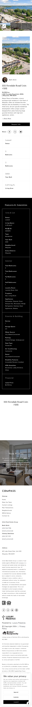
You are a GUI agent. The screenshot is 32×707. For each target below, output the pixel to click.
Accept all (16, 702)
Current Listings (7, 505)
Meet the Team (7, 502)
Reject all (16, 692)
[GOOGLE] (12, 610)
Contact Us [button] (16, 471)
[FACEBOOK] (3, 610)
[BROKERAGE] (16, 610)
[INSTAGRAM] (8, 610)
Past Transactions (7, 507)
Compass (21, 563)
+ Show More (7, 118)
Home (4, 499)
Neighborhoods (7, 510)
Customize (16, 697)
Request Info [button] (16, 124)
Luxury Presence (18, 623)
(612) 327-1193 (6, 536)
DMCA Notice (6, 513)
